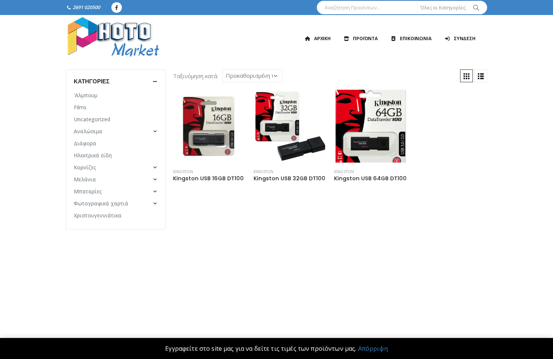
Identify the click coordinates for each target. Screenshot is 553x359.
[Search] (476, 7)
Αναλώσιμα (88, 131)
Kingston (183, 171)
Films (80, 107)
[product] (209, 126)
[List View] (480, 75)
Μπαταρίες (88, 191)
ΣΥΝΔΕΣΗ (465, 38)
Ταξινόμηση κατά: (195, 76)
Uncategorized (92, 119)
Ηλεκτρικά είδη (93, 155)
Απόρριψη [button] (373, 348)
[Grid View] (466, 75)
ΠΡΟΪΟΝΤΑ (365, 38)
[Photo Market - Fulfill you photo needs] (113, 38)
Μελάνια (85, 179)
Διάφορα (85, 143)
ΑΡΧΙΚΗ (322, 38)
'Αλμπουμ (85, 95)
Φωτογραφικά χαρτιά (101, 203)
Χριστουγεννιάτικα (98, 215)
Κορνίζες (85, 167)
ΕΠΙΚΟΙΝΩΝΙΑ (415, 38)
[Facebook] (116, 7)
